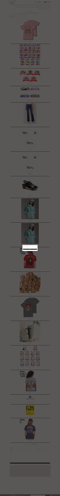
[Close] (37, 245)
